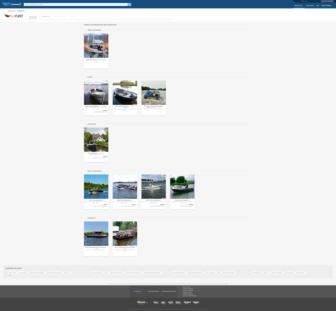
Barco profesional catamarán (195, 272)
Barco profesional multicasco (178, 272)
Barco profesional (23, 272)
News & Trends (326, 5)
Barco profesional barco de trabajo (152, 272)
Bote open (266, 272)
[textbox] (76, 4)
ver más (10, 275)
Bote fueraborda (256, 272)
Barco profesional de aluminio (54, 272)
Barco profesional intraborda (37, 272)
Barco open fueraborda (96, 272)
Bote (219, 272)
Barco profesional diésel (228, 272)
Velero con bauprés (209, 272)
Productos (298, 5)
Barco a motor (12, 272)
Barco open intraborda (277, 272)
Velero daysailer (300, 272)
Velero (106, 272)
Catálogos (310, 5)
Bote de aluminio (289, 272)
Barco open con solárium (117, 272)
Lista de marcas (186, 287)
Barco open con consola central (133, 272)
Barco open (67, 272)
